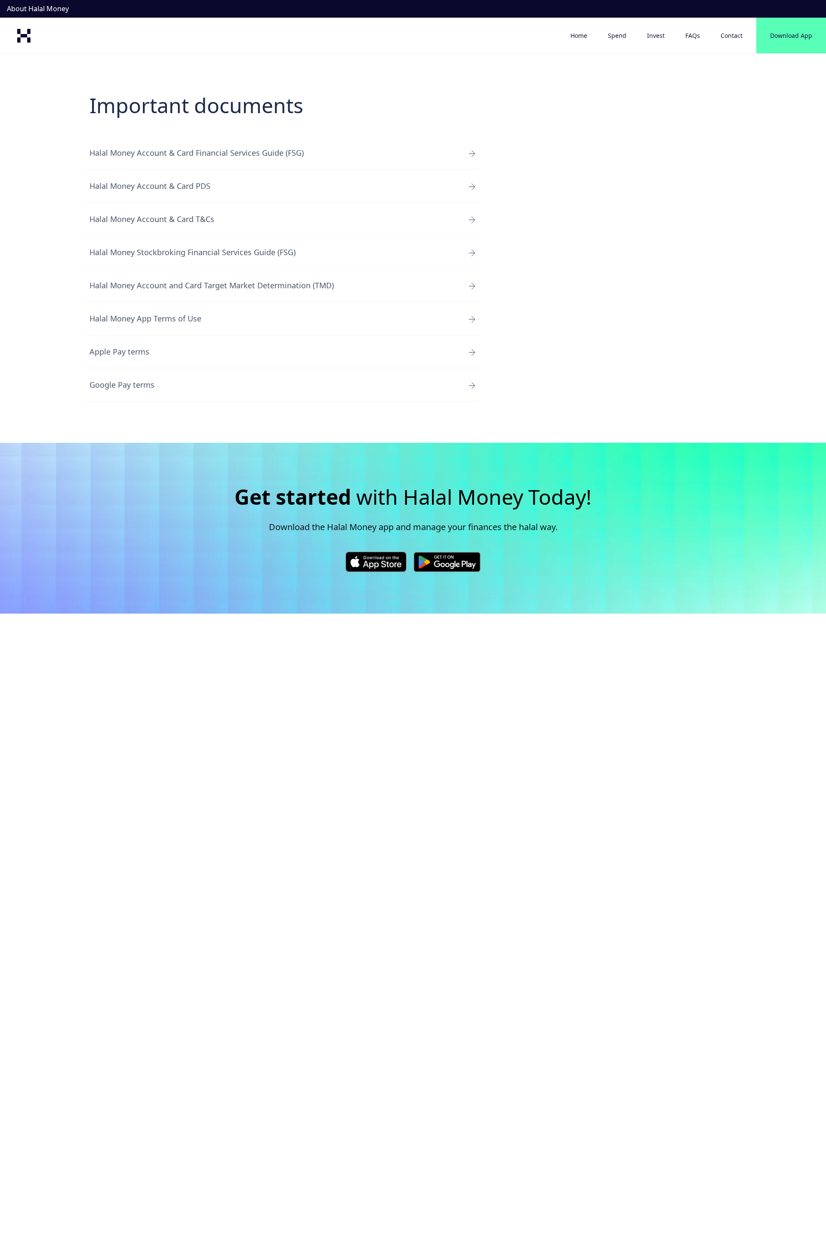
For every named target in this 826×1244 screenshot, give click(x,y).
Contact (732, 35)
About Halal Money (38, 8)
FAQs (692, 35)
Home (578, 35)
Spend (617, 35)
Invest (656, 35)
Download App (791, 35)
